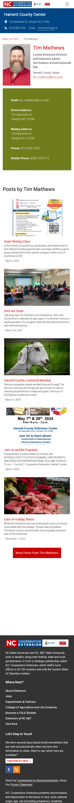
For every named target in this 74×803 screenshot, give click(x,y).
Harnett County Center (25, 14)
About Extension (16, 690)
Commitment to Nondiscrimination (37, 780)
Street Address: (21, 110)
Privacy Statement (21, 784)
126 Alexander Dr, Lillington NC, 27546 (29, 21)
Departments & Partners (21, 701)
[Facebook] (9, 769)
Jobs (9, 696)
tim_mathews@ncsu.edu (48, 77)
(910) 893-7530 (17, 28)
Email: (15, 100)
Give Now (11, 724)
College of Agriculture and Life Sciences (31, 707)
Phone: (15, 148)
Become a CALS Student (21, 713)
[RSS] (16, 769)
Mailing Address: (22, 129)
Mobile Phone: (20, 158)
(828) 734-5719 (39, 158)
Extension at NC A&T (18, 718)
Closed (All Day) (46, 28)
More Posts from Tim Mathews (37, 553)
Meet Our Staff (10, 39)
